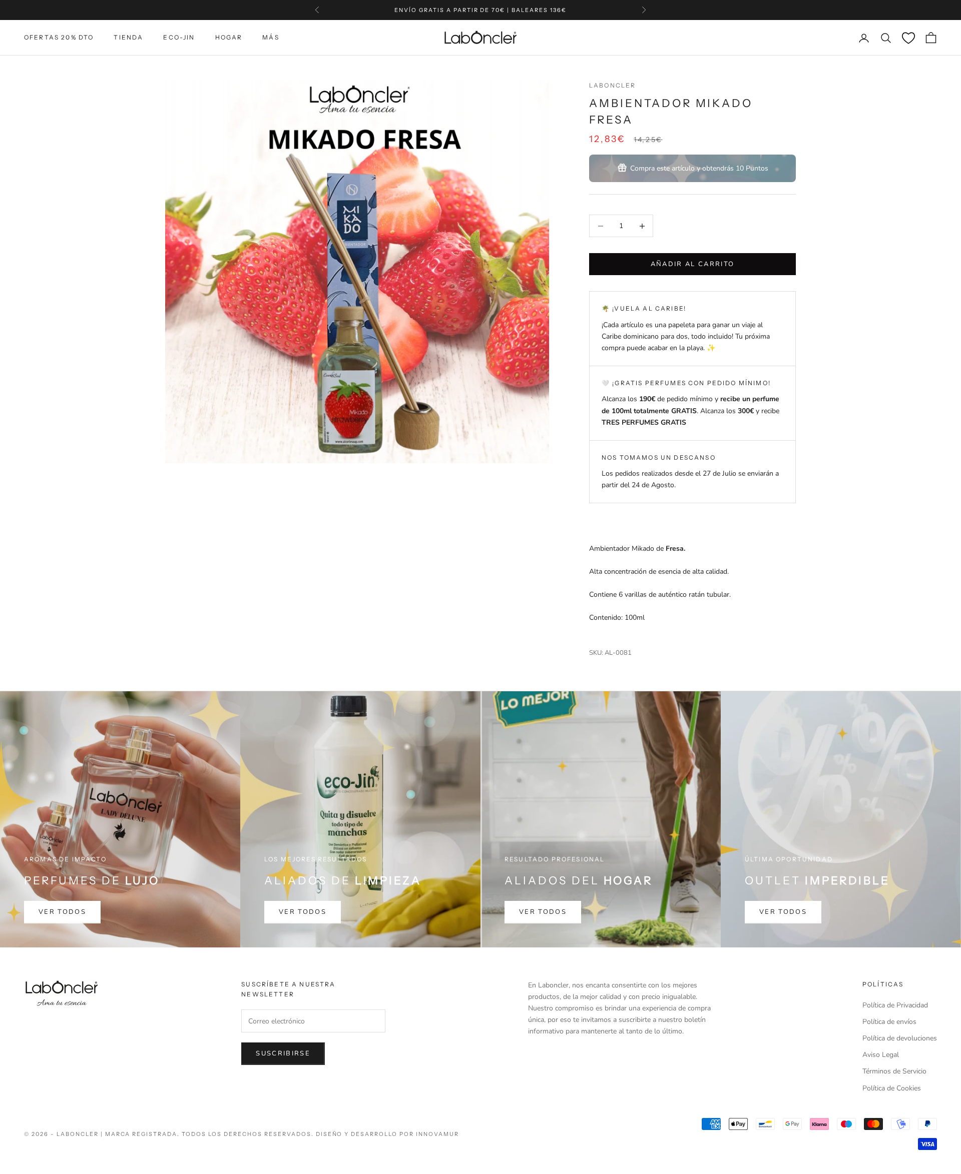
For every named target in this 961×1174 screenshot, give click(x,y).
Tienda (128, 37)
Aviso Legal (880, 1054)
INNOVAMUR (437, 1133)
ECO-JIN (179, 37)
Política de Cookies (891, 1088)
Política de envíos (889, 1021)
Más (270, 37)
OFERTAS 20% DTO (59, 37)
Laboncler (612, 85)
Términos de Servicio (894, 1071)
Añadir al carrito (693, 264)
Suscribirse (283, 1053)
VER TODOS (62, 911)
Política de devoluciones (899, 1038)
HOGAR (229, 37)
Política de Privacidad (895, 1005)
